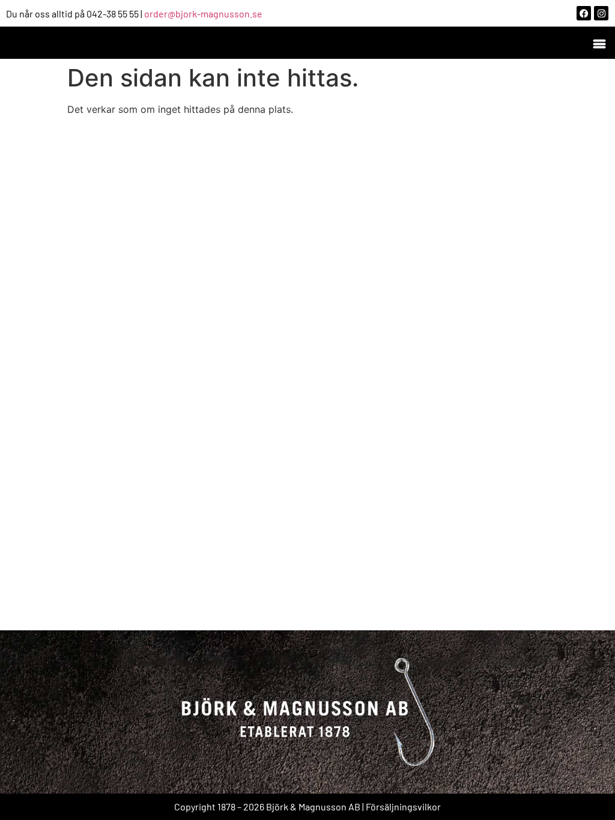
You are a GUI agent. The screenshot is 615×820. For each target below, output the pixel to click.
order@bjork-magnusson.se (203, 13)
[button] (599, 43)
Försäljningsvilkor (403, 806)
